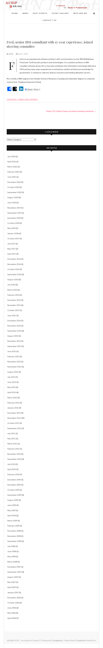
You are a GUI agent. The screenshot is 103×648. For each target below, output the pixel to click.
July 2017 (11, 243)
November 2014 (14, 326)
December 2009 (14, 479)
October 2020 (13, 187)
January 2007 (13, 592)
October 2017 (13, 238)
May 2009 (11, 510)
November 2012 (14, 361)
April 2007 (11, 587)
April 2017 (11, 254)
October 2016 (13, 269)
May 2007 (11, 582)
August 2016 (12, 279)
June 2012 (11, 382)
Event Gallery (60, 13)
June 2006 (11, 608)
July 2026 (11, 156)
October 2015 (13, 310)
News (25, 13)
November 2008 (14, 536)
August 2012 (12, 372)
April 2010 (11, 469)
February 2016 (13, 295)
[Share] (9, 89)
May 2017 (11, 249)
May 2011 (11, 438)
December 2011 (14, 413)
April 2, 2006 (23, 54)
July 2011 (11, 433)
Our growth (31, 99)
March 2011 (12, 443)
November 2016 (14, 264)
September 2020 (14, 192)
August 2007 (12, 577)
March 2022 (12, 166)
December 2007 (14, 567)
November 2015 (14, 305)
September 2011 (14, 428)
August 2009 (12, 500)
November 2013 (14, 341)
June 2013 (11, 351)
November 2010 (14, 454)
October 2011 (13, 423)
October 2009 (13, 490)
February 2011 (13, 449)
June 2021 (11, 177)
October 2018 (13, 223)
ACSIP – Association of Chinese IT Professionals (33, 640)
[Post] (14, 89)
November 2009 (14, 485)
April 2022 (11, 161)
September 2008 (14, 541)
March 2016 (12, 290)
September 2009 (14, 495)
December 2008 (14, 531)
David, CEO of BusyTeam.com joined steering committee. (71, 111)
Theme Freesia (69, 640)
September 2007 (14, 572)
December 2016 (14, 259)
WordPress (91, 640)
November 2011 (14, 418)
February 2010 (13, 474)
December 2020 (14, 182)
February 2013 (13, 356)
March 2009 (12, 520)
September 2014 (14, 331)
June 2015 (11, 315)
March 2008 (12, 562)
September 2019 (14, 213)
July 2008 (11, 546)
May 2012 (11, 387)
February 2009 (13, 526)
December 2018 (14, 218)
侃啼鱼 (11, 54)
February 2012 (13, 403)
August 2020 (12, 197)
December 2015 (14, 300)
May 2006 (11, 613)
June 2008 (11, 551)
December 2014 (14, 320)
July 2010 (11, 464)
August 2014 (12, 336)
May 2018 (11, 228)
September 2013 (14, 346)
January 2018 (13, 233)
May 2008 (11, 556)
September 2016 (14, 274)
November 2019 (14, 208)
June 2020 (11, 202)
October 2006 (13, 603)
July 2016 (11, 284)
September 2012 (14, 367)
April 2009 (11, 515)
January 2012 (13, 408)
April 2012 (11, 392)
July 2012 (11, 377)
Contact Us (50, 20)
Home (15, 13)
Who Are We (80, 13)
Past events (40, 13)
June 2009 (11, 505)
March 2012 (12, 397)
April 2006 (11, 618)
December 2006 (14, 597)
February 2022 (13, 172)
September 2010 (14, 459)
